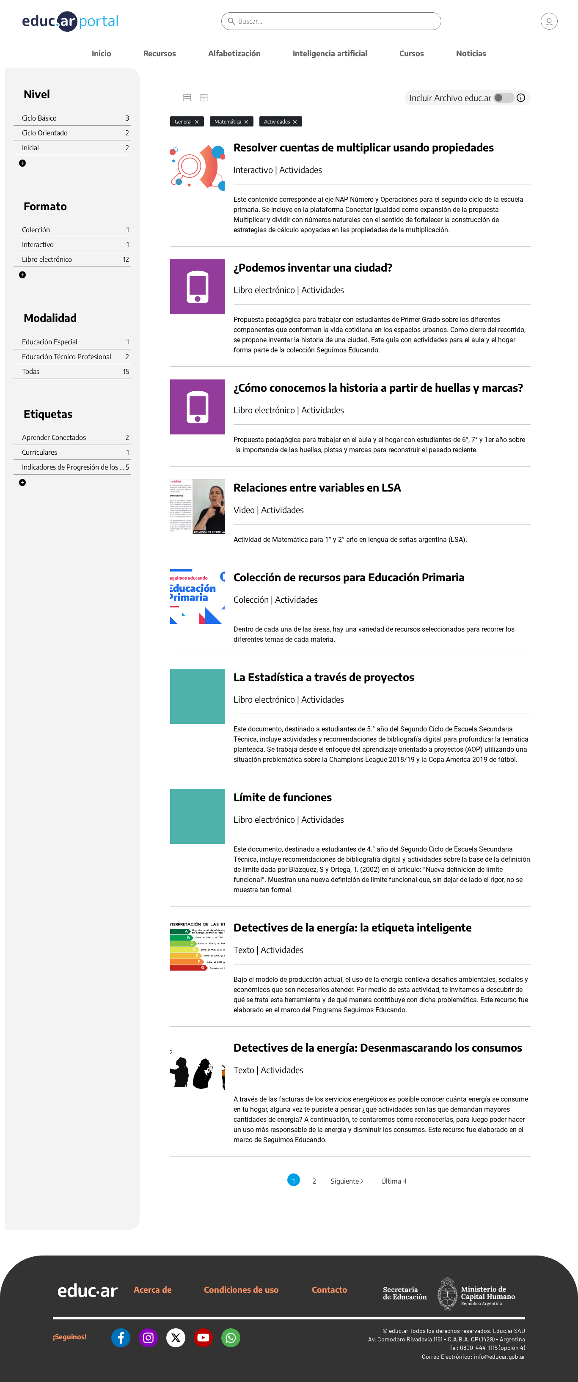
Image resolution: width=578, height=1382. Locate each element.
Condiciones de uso (241, 1289)
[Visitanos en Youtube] (203, 1336)
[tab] (187, 97)
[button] (22, 163)
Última (394, 1181)
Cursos (411, 53)
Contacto (329, 1289)
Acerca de (153, 1289)
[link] (549, 21)
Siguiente (347, 1181)
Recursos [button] (159, 53)
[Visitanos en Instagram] (148, 1336)
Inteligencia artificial (330, 53)
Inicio (101, 53)
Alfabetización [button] (234, 53)
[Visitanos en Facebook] (120, 1336)
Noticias (471, 53)
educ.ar (398, 1330)
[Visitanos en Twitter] (175, 1336)
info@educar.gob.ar (499, 1356)
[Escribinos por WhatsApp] (230, 1336)
